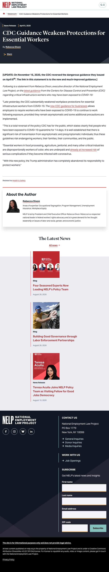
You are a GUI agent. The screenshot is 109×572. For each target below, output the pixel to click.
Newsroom (12, 14)
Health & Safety (19, 180)
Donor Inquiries (73, 442)
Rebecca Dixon (13, 47)
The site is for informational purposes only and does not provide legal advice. (37, 543)
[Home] (4, 14)
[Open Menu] (102, 5)
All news (53, 245)
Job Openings (73, 460)
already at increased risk (83, 149)
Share (9, 54)
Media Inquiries (73, 446)
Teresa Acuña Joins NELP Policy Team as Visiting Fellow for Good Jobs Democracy (53, 391)
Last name (67, 495)
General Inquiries (74, 438)
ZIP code (66, 522)
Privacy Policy (8, 559)
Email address (69, 508)
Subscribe (98, 528)
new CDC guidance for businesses (68, 106)
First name (67, 482)
